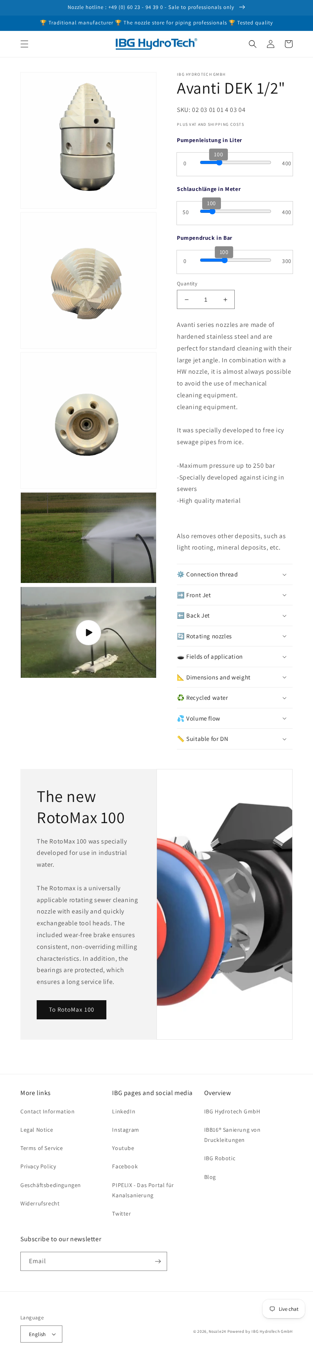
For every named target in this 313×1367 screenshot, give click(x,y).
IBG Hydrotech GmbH (232, 1111)
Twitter (121, 1213)
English (37, 1334)
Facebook (125, 1166)
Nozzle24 (217, 1331)
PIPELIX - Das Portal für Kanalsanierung (143, 1190)
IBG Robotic (220, 1158)
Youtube (123, 1148)
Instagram (125, 1129)
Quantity (187, 283)
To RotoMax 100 (71, 1009)
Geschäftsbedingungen (50, 1185)
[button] (24, 44)
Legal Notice (36, 1129)
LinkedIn (123, 1111)
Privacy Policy (38, 1166)
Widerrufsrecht (40, 1203)
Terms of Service (41, 1148)
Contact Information (47, 1111)
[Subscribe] (158, 1261)
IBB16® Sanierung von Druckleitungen (232, 1135)
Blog (210, 1177)
